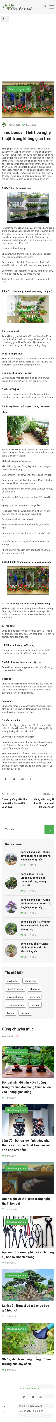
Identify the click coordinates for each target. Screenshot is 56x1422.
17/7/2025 (31, 125)
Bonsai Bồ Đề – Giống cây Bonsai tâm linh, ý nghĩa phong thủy (35, 925)
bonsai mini (30, 981)
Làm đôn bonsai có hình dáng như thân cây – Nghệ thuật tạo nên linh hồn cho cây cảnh (26, 1145)
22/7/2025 (10, 1316)
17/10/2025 (11, 1209)
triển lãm (35, 1005)
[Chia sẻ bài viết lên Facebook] (5, 779)
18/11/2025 (30, 913)
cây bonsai (12, 981)
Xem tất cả (7, 1036)
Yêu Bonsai (14, 125)
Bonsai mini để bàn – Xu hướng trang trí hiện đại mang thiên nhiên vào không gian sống (26, 1087)
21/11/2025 (30, 865)
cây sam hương (15, 997)
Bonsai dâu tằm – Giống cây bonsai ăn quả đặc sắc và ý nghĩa (34, 947)
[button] (51, 7)
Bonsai (10, 1013)
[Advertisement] (28, 51)
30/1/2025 (10, 1370)
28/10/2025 (11, 1156)
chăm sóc (35, 989)
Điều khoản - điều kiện (30, 1410)
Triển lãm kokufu (15, 1005)
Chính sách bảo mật (30, 1406)
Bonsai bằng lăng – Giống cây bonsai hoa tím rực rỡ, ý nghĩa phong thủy (36, 856)
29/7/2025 (10, 1263)
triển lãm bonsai (15, 989)
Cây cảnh (25, 1013)
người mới (35, 997)
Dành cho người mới (19, 89)
